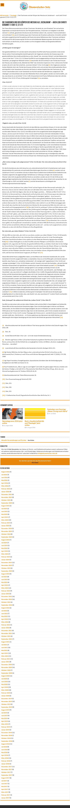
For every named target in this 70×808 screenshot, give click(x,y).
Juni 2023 (4, 579)
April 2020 (4, 687)
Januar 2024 (5, 559)
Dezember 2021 (6, 630)
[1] (8, 33)
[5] (39, 78)
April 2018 (4, 755)
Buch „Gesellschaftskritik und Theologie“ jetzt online (34, 423)
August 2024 (5, 540)
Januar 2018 (5, 764)
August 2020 (5, 676)
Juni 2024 (4, 545)
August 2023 (5, 574)
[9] (47, 220)
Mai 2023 (4, 582)
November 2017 (6, 769)
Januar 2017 (5, 798)
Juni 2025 (4, 511)
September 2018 (6, 741)
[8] (27, 207)
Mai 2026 (4, 480)
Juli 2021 (4, 644)
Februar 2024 (5, 557)
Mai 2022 (4, 616)
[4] (49, 65)
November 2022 (6, 599)
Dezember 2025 (6, 494)
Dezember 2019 (6, 698)
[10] (6, 241)
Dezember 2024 (6, 528)
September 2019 (6, 707)
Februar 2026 (5, 489)
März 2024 (4, 554)
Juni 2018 (4, 749)
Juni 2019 (4, 715)
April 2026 (4, 483)
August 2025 (5, 506)
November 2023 (6, 565)
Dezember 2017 (6, 766)
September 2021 (6, 639)
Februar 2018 (5, 761)
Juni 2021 (4, 647)
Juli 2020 (4, 679)
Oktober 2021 (5, 636)
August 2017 (5, 778)
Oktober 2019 (5, 704)
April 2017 (4, 789)
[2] (13, 35)
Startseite (5, 15)
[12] (55, 265)
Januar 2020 (5, 696)
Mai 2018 (4, 752)
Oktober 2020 (5, 670)
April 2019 (4, 721)
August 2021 (5, 642)
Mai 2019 (4, 718)
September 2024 (6, 537)
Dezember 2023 (6, 562)
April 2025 (4, 517)
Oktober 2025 (5, 500)
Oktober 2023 (5, 568)
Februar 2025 (5, 523)
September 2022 (6, 605)
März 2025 (4, 520)
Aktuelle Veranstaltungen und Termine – (17, 440)
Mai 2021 (4, 650)
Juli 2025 (4, 508)
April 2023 (4, 585)
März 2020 (4, 690)
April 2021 (4, 653)
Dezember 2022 (6, 596)
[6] (54, 170)
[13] (10, 292)
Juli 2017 (4, 781)
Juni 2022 (4, 613)
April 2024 (4, 551)
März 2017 (4, 792)
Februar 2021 (5, 659)
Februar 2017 (5, 795)
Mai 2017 (4, 786)
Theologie (13, 15)
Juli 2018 (4, 747)
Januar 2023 (5, 593)
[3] (30, 60)
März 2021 (4, 656)
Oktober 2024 (5, 534)
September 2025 (6, 503)
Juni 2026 (4, 477)
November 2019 (6, 701)
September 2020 (6, 673)
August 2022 (5, 608)
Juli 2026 (4, 474)
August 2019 (5, 710)
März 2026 (4, 486)
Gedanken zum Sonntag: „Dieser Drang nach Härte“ (57, 410)
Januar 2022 (5, 627)
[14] (61, 317)
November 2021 (6, 633)
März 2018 (4, 758)
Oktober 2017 (5, 772)
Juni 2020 (4, 681)
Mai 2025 (4, 514)
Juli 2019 (4, 713)
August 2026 (5, 472)
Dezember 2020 (6, 664)
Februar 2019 (5, 727)
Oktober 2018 (5, 738)
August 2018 (5, 744)
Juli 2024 (4, 542)
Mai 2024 (4, 548)
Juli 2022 (4, 610)
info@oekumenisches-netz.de (47, 453)
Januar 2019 (5, 730)
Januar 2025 (5, 525)
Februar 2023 (5, 591)
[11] (41, 252)
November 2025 (6, 497)
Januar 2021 (5, 661)
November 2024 (6, 531)
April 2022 (4, 619)
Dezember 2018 (6, 732)
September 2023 (6, 571)
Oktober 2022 (5, 602)
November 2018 (6, 735)
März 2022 (4, 622)
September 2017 (6, 775)
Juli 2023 (4, 576)
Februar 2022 (5, 625)
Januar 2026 (5, 491)
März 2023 (4, 588)
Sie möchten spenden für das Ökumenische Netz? (35, 461)
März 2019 (4, 724)
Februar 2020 (5, 693)
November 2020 (6, 667)
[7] (29, 181)
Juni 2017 (4, 783)
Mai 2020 (4, 684)
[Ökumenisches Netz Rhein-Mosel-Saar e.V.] (35, 6)
